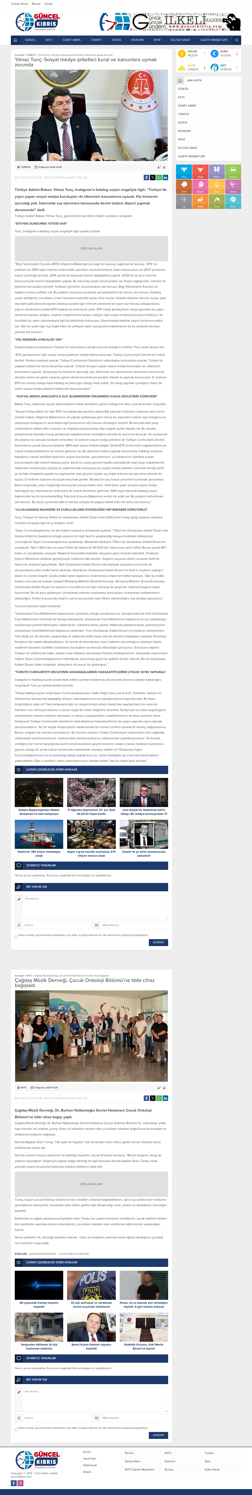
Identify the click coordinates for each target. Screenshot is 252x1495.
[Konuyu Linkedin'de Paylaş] (165, 177)
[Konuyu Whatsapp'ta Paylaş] (159, 177)
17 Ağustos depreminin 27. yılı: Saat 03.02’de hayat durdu (91, 812)
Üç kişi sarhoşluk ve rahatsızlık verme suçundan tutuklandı (91, 1304)
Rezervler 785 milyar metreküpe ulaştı (39, 853)
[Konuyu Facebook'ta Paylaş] (146, 177)
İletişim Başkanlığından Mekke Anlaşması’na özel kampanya (39, 812)
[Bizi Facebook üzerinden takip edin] (14, 1483)
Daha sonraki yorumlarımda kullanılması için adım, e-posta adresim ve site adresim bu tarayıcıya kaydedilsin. (83, 935)
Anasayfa (19, 55)
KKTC (29, 975)
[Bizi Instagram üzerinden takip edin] (20, 1483)
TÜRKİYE (31, 55)
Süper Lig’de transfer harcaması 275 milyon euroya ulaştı (91, 853)
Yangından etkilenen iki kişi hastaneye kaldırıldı (39, 1346)
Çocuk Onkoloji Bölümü (74, 1254)
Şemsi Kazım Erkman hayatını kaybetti (91, 1346)
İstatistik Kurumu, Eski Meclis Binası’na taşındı (143, 1346)
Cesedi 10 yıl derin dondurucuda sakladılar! (144, 853)
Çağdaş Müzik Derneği (42, 1254)
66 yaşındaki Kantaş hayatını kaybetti (39, 1304)
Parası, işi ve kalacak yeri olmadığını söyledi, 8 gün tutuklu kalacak (144, 1304)
